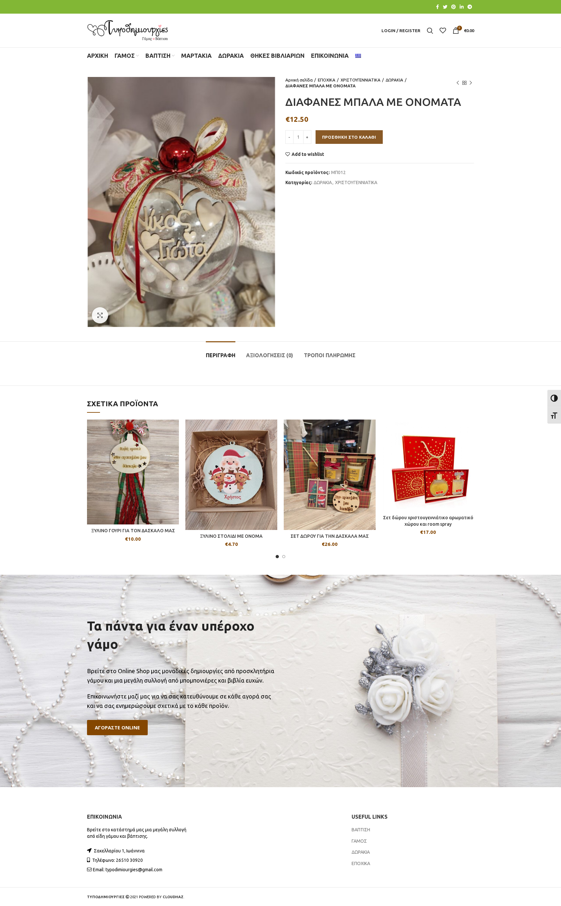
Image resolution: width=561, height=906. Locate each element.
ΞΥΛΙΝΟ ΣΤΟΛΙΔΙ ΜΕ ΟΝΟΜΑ (231, 536)
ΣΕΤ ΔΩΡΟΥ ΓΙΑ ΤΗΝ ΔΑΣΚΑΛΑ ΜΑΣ (330, 536)
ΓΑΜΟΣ (359, 841)
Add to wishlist (308, 154)
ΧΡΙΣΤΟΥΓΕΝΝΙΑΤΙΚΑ (360, 80)
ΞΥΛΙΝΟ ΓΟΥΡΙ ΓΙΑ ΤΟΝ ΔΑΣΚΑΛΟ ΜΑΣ (133, 530)
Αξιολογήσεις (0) (269, 355)
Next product (471, 83)
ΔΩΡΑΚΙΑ (394, 80)
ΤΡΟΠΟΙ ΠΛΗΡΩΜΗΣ (329, 355)
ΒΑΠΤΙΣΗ (361, 829)
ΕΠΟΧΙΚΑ (326, 80)
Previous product (458, 83)
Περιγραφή (220, 355)
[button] (117, 727)
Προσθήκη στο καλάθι (349, 137)
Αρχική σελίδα (299, 80)
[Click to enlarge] (100, 315)
